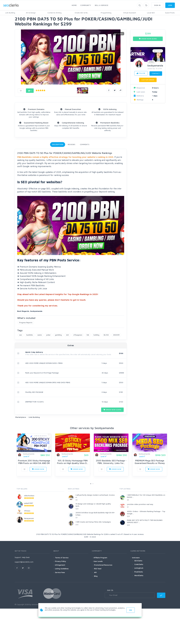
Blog (95, 576)
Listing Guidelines (62, 569)
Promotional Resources (103, 565)
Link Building (10, 13)
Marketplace (20, 417)
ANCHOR (116, 335)
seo (20, 335)
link (88, 335)
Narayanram (29, 518)
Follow (141, 73)
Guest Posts (170, 13)
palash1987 (28, 503)
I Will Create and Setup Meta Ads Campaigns (93, 522)
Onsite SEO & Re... (82, 13)
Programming (106, 13)
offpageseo (77, 335)
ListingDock (138, 568)
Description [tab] (57, 144)
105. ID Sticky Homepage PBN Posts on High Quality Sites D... (72, 462)
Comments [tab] (84, 144)
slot (67, 335)
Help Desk (26, 557)
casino (39, 335)
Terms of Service (61, 558)
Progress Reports (25, 323)
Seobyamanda (155, 65)
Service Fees (60, 572)
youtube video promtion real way (140, 504)
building (96, 335)
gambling (58, 335)
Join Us (110, 590)
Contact (156, 73)
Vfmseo (27, 511)
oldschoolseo (29, 495)
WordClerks (138, 575)
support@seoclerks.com (24, 562)
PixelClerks (138, 572)
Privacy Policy (60, 561)
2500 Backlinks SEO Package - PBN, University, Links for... (111, 462)
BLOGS (106, 335)
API (95, 572)
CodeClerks (138, 564)
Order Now (39, 469)
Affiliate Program (100, 558)
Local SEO (151, 13)
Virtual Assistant (129, 13)
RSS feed (97, 569)
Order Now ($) (113, 410)
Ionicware (136, 558)
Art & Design (31, 13)
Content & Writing (54, 13)
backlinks (29, 335)
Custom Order (147, 80)
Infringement (60, 565)
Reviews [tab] (71, 144)
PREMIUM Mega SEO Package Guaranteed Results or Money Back (150, 463)
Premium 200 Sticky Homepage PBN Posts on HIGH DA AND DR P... (34, 463)
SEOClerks (138, 561)
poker (48, 335)
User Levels (98, 561)
